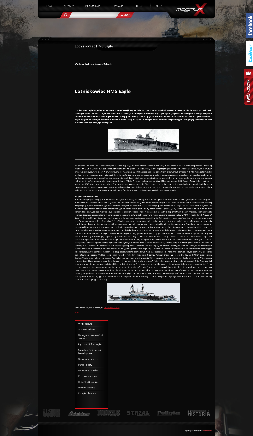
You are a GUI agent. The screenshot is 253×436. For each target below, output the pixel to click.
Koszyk (248, 87)
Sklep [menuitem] (159, 6)
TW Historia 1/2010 (111, 307)
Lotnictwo (78, 413)
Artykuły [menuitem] (69, 6)
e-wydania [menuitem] (117, 6)
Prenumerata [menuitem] (92, 6)
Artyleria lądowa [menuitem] (86, 329)
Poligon (169, 413)
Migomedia (207, 430)
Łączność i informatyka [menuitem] (89, 344)
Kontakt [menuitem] (139, 6)
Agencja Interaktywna (194, 430)
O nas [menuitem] (49, 6)
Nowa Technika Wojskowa (52, 413)
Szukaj (125, 15)
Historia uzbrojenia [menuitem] (88, 381)
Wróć (77, 312)
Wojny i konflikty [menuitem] (86, 387)
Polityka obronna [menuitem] (87, 393)
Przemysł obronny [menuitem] (87, 376)
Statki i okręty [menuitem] (85, 364)
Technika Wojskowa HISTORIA (199, 413)
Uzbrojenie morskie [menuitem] (88, 370)
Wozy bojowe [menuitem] (85, 323)
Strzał (138, 413)
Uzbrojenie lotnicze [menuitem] (88, 358)
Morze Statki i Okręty (108, 413)
